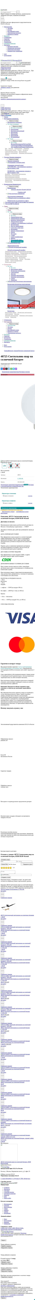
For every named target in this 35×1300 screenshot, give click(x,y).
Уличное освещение (13, 161)
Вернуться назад (13, 120)
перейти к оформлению (7, 99)
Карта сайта (7, 1198)
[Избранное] (3, 366)
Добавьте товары (5, 87)
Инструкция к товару (8, 511)
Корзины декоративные (18, 220)
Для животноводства (11, 202)
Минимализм (19, 144)
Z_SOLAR (20, 478)
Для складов (8, 203)
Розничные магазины (13, 49)
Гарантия (6, 39)
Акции (6, 117)
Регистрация (7, 346)
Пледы (13, 232)
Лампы (7, 154)
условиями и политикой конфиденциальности (12, 1295)
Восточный (23, 145)
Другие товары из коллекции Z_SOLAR (12, 889)
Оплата (9, 30)
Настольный (14, 135)
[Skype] (14, 369)
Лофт (29, 144)
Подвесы (25, 150)
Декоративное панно (17, 221)
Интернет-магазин (12, 46)
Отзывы (26, 484)
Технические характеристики (10, 372)
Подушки (13, 233)
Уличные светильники (17, 275)
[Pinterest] (4, 369)
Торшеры (26, 148)
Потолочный (14, 129)
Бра (6, 148)
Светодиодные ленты (11, 151)
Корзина (6, 1222)
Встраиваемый (15, 137)
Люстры (10, 148)
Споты (19, 150)
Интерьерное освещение (11, 118)
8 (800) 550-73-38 (6, 69)
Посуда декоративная (17, 226)
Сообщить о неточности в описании (12, 510)
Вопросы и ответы (12, 34)
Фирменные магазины (13, 48)
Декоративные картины (18, 218)
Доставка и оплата (24, 372)
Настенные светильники (19, 174)
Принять (3, 1298)
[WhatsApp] (11, 369)
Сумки (13, 235)
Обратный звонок (6, 67)
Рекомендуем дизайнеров (14, 51)
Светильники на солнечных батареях (16, 178)
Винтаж (18, 147)
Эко (27, 147)
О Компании (7, 37)
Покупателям (8, 27)
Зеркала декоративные (17, 230)
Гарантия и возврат (11, 486)
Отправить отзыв (5, 877)
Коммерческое (11, 188)
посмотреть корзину (20, 99)
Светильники (18, 148)
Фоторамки (14, 229)
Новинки (8, 115)
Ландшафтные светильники (21, 180)
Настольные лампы (10, 150)
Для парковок (30, 202)
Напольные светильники (12, 175)
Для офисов (15, 203)
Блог (5, 1196)
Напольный (14, 134)
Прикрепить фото (27, 864)
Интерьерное (8, 1204)
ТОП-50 (6, 113)
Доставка (10, 28)
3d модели (7, 40)
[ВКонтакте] (2, 369)
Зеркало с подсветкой (11, 153)
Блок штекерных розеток (12, 177)
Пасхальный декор (16, 240)
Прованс (23, 147)
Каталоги (7, 36)
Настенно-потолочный (17, 131)
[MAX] (16, 369)
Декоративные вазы (16, 217)
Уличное (6, 1205)
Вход (5, 345)
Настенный (14, 132)
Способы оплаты (9, 1192)
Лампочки (14, 280)
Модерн (13, 144)
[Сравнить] (10, 366)
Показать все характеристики (9, 508)
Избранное (7, 1223)
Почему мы (20, 486)
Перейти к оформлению (8, 1285)
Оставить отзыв (5, 859)
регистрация (7, 55)
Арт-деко (13, 147)
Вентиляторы (23, 151)
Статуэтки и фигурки (17, 227)
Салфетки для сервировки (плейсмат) (22, 223)
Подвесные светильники (18, 271)
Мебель (13, 238)
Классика (30, 147)
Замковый (30, 145)
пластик (30, 496)
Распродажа (7, 264)
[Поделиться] (7, 366)
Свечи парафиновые (17, 237)
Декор (6, 206)
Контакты (7, 45)
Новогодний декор (17, 241)
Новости (6, 1195)
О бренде (6, 1187)
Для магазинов (21, 202)
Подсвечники (15, 224)
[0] (2, 84)
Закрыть (3, 1240)
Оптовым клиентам (9, 43)
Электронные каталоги (14, 33)
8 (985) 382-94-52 (6, 108)
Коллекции (7, 1213)
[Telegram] (9, 369)
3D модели (7, 337)
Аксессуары (8, 180)
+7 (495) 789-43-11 (16, 1228)
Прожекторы (9, 181)
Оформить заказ (5, 1262)
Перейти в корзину (6, 1246)
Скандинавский (15, 145)
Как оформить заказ (13, 31)
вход (5, 54)
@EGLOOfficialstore (16, 1229)
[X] (6, 369)
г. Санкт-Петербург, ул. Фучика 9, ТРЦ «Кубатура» (15, 1178)
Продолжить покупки (6, 1247)
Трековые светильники (25, 153)
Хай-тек (25, 144)
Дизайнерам (7, 42)
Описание (21, 484)
